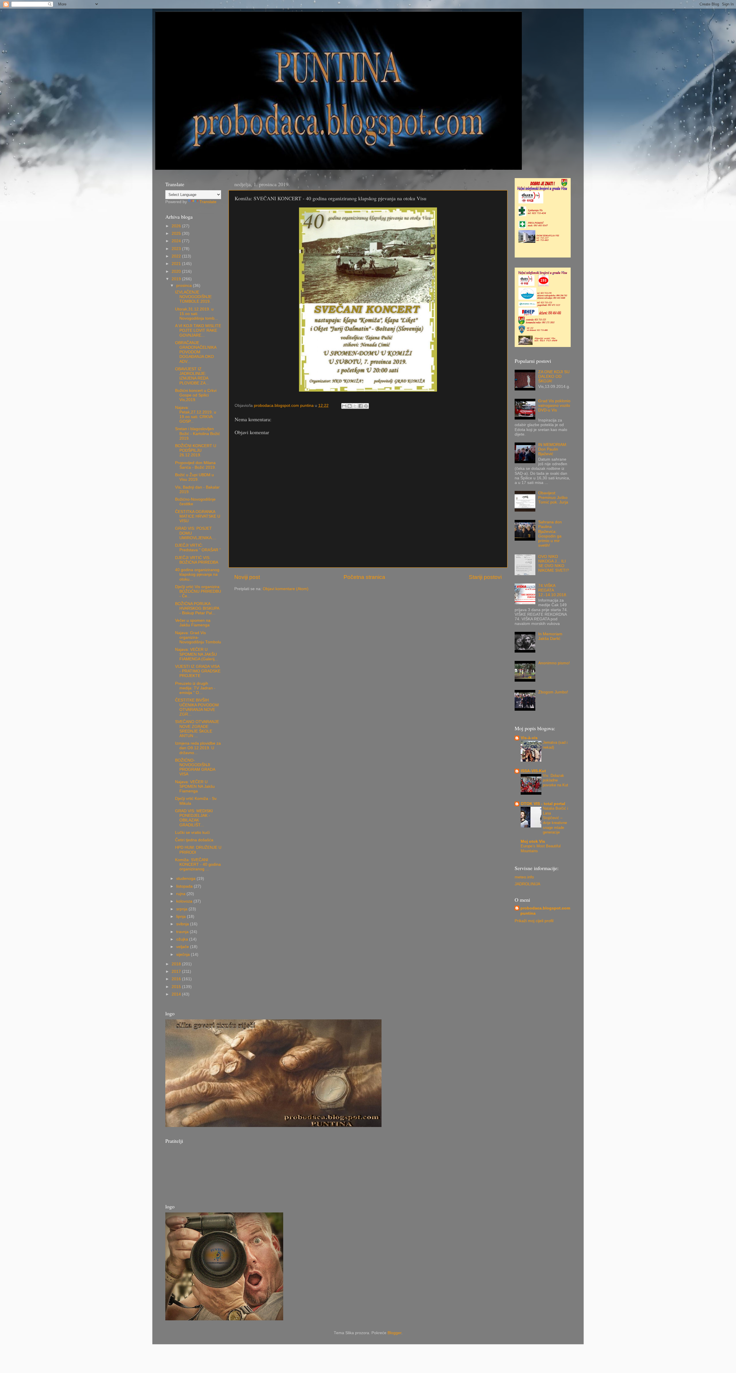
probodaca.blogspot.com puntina (545, 911)
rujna (181, 894)
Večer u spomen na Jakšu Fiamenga (192, 622)
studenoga (186, 878)
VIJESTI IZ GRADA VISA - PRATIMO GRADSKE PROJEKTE (198, 671)
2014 (177, 994)
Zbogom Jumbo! (553, 692)
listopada (185, 886)
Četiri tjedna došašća (194, 840)
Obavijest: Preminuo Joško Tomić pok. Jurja (553, 497)
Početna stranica (364, 577)
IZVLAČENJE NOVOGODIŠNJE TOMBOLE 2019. (193, 297)
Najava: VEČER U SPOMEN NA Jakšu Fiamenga (195, 786)
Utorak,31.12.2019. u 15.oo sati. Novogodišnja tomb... (196, 314)
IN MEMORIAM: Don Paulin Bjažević (552, 449)
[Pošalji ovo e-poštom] (344, 406)
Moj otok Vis (533, 841)
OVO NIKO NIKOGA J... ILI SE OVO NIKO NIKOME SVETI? (553, 563)
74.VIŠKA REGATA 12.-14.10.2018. (552, 590)
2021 (177, 264)
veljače (183, 947)
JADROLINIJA (527, 884)
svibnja (183, 924)
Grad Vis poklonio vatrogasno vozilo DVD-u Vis (554, 405)
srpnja (182, 909)
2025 (177, 233)
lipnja (181, 916)
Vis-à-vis (529, 738)
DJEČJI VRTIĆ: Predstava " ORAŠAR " (198, 547)
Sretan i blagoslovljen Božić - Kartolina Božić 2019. (197, 433)
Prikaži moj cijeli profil (534, 921)
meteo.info (524, 877)
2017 (177, 971)
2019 (177, 279)
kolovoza (184, 901)
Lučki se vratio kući (192, 832)
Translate (208, 202)
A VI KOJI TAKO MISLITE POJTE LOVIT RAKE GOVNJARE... (198, 330)
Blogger (394, 1333)
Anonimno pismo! (554, 663)
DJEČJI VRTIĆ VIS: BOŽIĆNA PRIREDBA (196, 560)
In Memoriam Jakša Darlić (550, 636)
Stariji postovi (485, 577)
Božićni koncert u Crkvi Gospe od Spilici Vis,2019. (195, 395)
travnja (183, 932)
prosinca (184, 285)
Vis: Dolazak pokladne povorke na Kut (555, 780)
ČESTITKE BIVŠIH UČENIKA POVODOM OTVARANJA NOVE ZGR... (197, 707)
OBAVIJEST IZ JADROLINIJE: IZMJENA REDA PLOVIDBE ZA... (192, 376)
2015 (177, 987)
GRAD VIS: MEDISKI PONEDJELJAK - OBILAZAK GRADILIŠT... (194, 818)
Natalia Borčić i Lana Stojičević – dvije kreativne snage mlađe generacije (555, 820)
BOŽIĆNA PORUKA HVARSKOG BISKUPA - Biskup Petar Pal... (197, 608)
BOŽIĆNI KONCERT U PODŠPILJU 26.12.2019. (195, 450)
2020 (177, 271)
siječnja (183, 954)
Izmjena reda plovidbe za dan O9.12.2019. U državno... (198, 748)
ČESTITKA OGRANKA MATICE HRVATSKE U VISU (197, 516)
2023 (177, 249)
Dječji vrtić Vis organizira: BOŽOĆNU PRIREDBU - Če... (198, 591)
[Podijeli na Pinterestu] (366, 406)
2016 (177, 979)
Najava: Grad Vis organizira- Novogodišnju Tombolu (198, 637)
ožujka (182, 939)
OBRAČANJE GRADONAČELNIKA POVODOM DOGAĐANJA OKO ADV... (195, 352)
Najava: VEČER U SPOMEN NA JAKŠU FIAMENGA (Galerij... (196, 654)
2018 (177, 964)
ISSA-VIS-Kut (533, 771)
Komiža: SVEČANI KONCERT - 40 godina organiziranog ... (198, 864)
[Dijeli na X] (355, 406)
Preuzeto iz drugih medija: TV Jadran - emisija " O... (195, 688)
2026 (177, 226)
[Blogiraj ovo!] (349, 406)
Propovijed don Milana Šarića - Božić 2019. (195, 465)
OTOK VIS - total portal (543, 804)
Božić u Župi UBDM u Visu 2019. (194, 477)
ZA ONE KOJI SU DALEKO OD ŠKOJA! (554, 376)
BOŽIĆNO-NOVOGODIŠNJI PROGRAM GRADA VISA (195, 767)
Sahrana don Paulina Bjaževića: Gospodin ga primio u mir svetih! (550, 534)
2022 (177, 256)
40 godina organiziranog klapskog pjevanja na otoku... (197, 574)
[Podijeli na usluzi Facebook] (360, 406)
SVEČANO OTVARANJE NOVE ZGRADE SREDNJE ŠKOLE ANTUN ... (197, 729)
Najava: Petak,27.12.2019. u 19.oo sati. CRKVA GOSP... (195, 414)
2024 (177, 241)
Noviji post (247, 577)
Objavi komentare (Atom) (285, 589)
